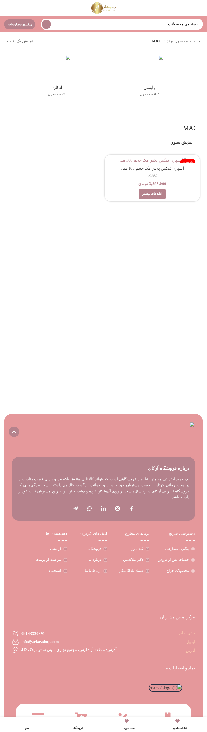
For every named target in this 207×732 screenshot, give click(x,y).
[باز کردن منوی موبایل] (201, 8)
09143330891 (33, 633)
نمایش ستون (181, 142)
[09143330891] (15, 633)
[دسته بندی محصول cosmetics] (150, 77)
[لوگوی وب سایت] (103, 7)
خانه (196, 41)
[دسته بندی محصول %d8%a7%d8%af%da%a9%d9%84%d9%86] (57, 77)
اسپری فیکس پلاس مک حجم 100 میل (152, 168)
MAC (152, 175)
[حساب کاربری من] (6, 8)
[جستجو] (46, 24)
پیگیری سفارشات (20, 24)
